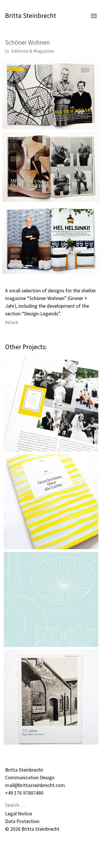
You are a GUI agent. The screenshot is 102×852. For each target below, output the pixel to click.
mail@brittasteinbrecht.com (35, 785)
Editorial (20, 51)
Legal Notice (18, 813)
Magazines (43, 51)
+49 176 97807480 (24, 792)
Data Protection (22, 821)
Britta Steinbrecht (30, 15)
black (12, 322)
